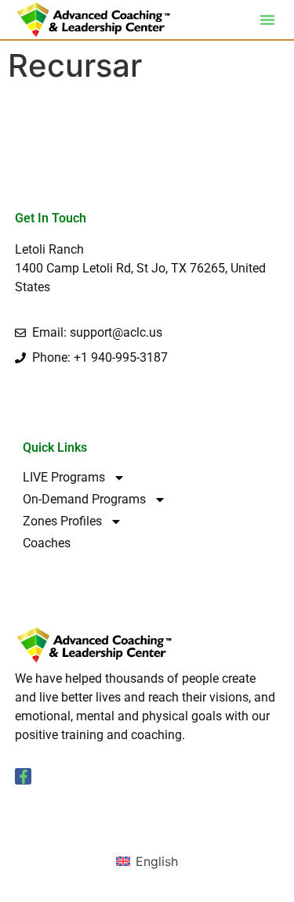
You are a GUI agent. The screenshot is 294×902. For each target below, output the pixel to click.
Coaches (47, 543)
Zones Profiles (62, 521)
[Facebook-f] (23, 776)
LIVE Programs (64, 477)
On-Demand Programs (84, 499)
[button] (267, 19)
